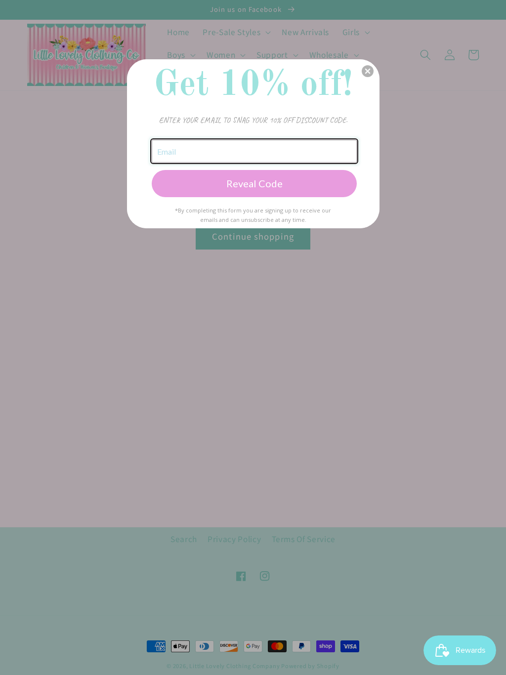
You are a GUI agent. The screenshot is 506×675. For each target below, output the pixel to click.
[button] (368, 71)
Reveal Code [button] (254, 183)
